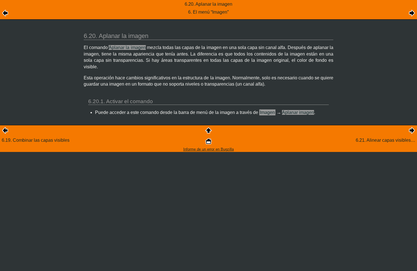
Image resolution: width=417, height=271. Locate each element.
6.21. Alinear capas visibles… (385, 140)
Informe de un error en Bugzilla (208, 149)
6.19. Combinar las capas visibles (36, 140)
